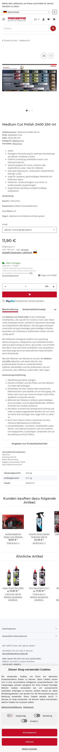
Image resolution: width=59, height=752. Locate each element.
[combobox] (26, 12)
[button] (43, 19)
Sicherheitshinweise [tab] (34, 309)
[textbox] (26, 12)
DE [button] (35, 19)
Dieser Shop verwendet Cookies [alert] (29, 669)
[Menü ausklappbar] (3, 18)
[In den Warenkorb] (4, 49)
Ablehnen (30, 742)
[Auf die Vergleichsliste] (44, 56)
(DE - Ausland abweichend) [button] (17, 274)
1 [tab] (27, 110)
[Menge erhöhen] (54, 286)
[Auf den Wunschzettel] (51, 56)
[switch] (10, 715)
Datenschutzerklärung (11, 707)
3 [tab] (32, 110)
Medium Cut (18, 140)
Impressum (28, 707)
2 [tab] (29, 110)
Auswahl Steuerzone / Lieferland (17, 252)
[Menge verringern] (5, 286)
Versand (24, 249)
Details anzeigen (29, 749)
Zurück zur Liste (10, 40)
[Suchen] (53, 28)
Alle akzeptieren (29, 732)
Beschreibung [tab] (10, 309)
